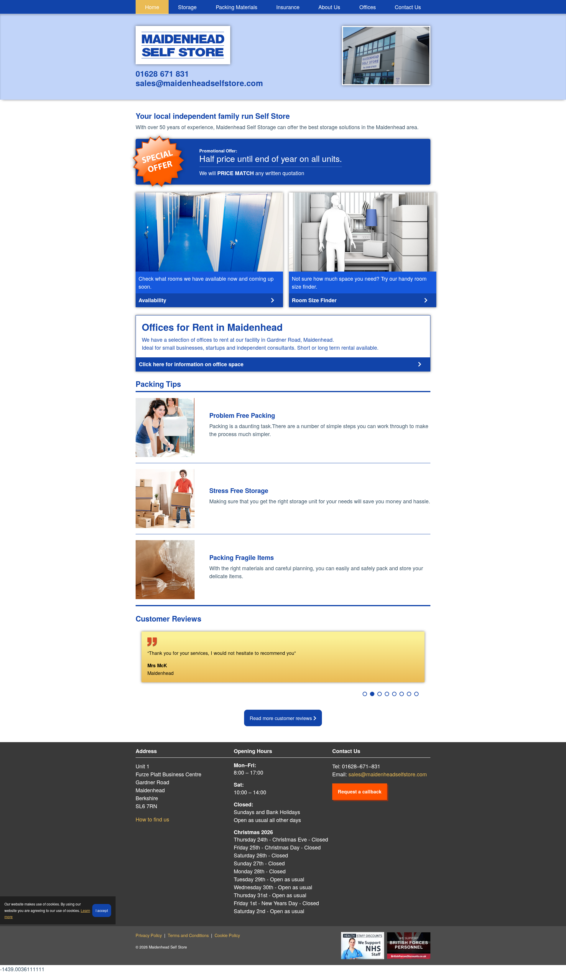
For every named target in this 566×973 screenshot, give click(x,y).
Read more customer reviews (281, 717)
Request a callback (359, 791)
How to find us (152, 819)
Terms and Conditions (188, 935)
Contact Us (408, 7)
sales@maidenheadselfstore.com (387, 774)
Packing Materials (236, 7)
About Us (329, 7)
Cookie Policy (227, 935)
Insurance (288, 7)
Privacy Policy (149, 935)
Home (152, 7)
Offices (367, 7)
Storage (187, 7)
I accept (102, 910)
